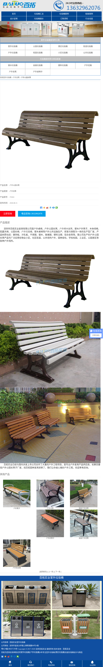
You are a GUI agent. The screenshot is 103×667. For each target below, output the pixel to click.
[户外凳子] (17, 493)
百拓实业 (66, 649)
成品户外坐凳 (84, 538)
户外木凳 (50, 508)
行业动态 (89, 19)
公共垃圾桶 (88, 53)
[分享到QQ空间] (44, 208)
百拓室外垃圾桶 (5, 77)
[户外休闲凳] (17, 553)
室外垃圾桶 (12, 46)
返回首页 (43, 572)
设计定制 (14, 19)
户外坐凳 (12, 72)
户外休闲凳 (17, 568)
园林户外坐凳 (84, 508)
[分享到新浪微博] (47, 208)
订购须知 (64, 19)
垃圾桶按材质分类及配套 (50, 59)
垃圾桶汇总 (39, 14)
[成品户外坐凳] (84, 523)
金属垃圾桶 (38, 65)
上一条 (50, 572)
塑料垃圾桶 (63, 65)
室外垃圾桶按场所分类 (50, 40)
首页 (14, 14)
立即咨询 (7, 213)
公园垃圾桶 (38, 46)
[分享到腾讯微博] (50, 208)
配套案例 (89, 14)
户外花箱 (88, 65)
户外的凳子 (50, 538)
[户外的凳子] (50, 523)
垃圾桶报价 (39, 19)
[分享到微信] (57, 208)
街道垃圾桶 (88, 46)
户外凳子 (17, 508)
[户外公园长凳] (50, 131)
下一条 (57, 572)
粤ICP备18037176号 (9, 649)
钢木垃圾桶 (12, 65)
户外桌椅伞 (38, 72)
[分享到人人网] (53, 208)
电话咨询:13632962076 (31, 213)
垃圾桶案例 (64, 14)
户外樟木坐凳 (66, 229)
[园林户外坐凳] (84, 493)
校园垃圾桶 (38, 53)
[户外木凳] (50, 493)
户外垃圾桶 (12, 53)
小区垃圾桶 (63, 53)
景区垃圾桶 (63, 46)
